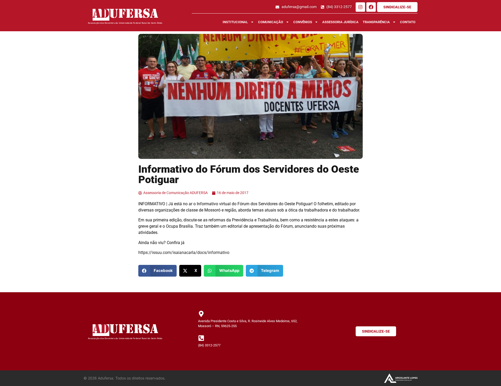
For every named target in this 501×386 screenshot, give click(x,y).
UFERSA (133, 15)
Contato (407, 22)
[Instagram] (360, 7)
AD (101, 15)
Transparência (376, 22)
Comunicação (270, 22)
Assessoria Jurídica (340, 22)
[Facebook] (371, 7)
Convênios (302, 22)
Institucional (235, 22)
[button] (157, 271)
